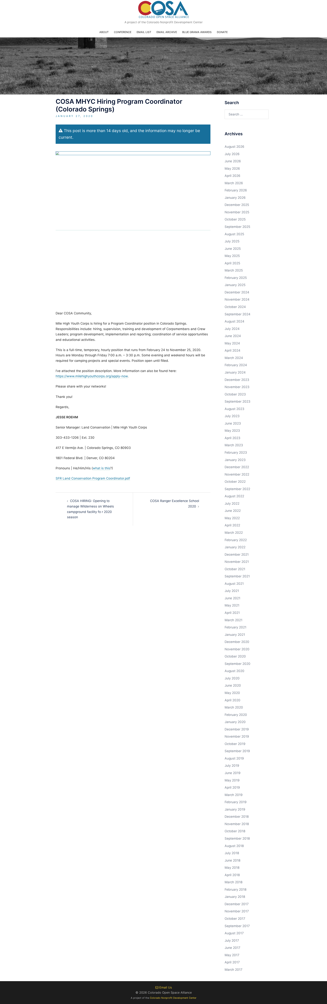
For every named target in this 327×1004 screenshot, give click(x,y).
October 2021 (235, 569)
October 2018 (235, 831)
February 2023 (236, 452)
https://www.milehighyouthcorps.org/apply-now (92, 376)
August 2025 (234, 234)
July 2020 (232, 678)
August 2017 (234, 933)
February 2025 (236, 278)
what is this (101, 468)
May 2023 (232, 430)
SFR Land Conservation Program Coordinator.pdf (93, 478)
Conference (122, 32)
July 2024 (232, 329)
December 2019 (237, 729)
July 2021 (232, 591)
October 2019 (235, 744)
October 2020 (235, 656)
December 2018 (237, 816)
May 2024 (232, 343)
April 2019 (232, 787)
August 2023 (234, 409)
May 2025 (232, 256)
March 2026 (234, 183)
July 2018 (232, 853)
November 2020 (237, 649)
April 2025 (232, 263)
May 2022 (232, 518)
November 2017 (237, 911)
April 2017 (232, 962)
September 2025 (237, 227)
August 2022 (234, 496)
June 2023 (233, 423)
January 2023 (235, 460)
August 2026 (234, 147)
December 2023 (237, 380)
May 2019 (232, 780)
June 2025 (233, 249)
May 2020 (232, 693)
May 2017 (232, 955)
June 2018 (232, 860)
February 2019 (236, 802)
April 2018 (232, 875)
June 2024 (233, 336)
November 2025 (237, 212)
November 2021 (237, 562)
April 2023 (232, 438)
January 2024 (235, 372)
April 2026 (232, 176)
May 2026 (232, 168)
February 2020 (236, 715)
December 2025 (237, 205)
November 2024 (237, 299)
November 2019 (237, 736)
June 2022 (233, 511)
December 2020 (237, 642)
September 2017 (237, 926)
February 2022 (236, 540)
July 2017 (232, 940)
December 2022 (237, 467)
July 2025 (232, 241)
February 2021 (235, 627)
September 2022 (237, 489)
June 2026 (233, 161)
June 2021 (232, 598)
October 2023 (235, 394)
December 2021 (237, 554)
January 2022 (235, 547)
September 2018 (237, 838)
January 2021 (235, 635)
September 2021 (237, 576)
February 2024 (236, 365)
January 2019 (235, 809)
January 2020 (235, 722)
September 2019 (237, 751)
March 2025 (234, 270)
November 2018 (237, 824)
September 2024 (237, 314)
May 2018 (232, 867)
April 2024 (232, 350)
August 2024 (234, 321)
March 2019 (234, 795)
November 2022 (237, 474)
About (104, 32)
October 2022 (235, 481)
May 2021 (232, 605)
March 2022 (234, 532)
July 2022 (232, 503)
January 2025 (235, 285)
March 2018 (233, 882)
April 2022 (232, 525)
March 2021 (233, 620)
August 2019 (234, 758)
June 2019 (233, 773)
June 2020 (233, 685)
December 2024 (237, 292)
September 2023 (237, 401)
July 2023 (232, 416)
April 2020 (232, 700)
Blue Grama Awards (197, 32)
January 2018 (235, 897)
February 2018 (235, 889)
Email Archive (166, 32)
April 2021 (232, 613)
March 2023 (234, 445)
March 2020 (234, 707)
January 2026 (235, 198)
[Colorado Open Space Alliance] (163, 10)
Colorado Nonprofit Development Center (173, 997)
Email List (144, 32)
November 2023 (237, 387)
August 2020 (234, 671)
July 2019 (232, 765)
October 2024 (235, 307)
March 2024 (234, 358)
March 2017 (233, 970)
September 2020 (237, 664)
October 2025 (235, 219)
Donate (222, 32)
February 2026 (236, 190)
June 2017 (232, 948)
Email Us (165, 987)
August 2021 (234, 584)
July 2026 (232, 154)
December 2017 (237, 904)
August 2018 (234, 846)
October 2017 (235, 918)
